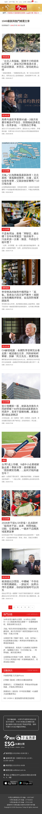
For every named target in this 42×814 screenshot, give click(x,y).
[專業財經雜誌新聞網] (21, 7)
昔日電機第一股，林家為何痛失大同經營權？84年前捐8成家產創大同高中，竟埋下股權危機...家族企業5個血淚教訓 (20, 410)
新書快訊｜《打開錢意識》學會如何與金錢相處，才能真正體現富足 (20, 685)
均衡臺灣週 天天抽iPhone (13, 676)
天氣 (35, 13)
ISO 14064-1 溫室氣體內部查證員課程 (18, 698)
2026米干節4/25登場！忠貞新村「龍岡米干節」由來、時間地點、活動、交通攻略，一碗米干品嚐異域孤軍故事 (20, 527)
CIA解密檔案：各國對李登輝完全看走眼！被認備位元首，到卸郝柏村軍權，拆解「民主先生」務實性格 (21, 353)
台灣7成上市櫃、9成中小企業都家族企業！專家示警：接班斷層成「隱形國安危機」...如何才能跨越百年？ (20, 469)
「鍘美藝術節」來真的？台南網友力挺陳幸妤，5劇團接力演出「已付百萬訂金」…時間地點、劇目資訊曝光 (20, 650)
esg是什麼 (29, 13)
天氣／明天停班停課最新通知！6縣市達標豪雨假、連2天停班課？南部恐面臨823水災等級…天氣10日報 (20, 631)
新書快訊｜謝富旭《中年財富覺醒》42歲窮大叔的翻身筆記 (20, 692)
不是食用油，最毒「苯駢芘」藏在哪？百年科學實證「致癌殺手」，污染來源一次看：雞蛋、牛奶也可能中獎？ (20, 238)
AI (38, 13)
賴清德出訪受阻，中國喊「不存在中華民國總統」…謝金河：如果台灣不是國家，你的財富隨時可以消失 (20, 586)
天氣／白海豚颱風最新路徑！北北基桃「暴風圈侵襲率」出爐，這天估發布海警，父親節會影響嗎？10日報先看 (20, 179)
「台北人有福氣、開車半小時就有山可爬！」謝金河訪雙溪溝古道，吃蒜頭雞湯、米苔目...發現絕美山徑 (20, 65)
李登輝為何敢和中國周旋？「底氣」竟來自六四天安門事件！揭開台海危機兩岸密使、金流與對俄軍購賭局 (20, 296)
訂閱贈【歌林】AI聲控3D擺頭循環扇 (17, 680)
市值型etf (10, 13)
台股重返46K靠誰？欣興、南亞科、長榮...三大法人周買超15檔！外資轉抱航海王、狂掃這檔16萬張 (20, 659)
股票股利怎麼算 (19, 13)
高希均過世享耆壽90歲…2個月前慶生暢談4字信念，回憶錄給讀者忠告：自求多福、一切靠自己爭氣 (21, 122)
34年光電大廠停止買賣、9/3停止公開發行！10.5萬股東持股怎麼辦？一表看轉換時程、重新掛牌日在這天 (20, 622)
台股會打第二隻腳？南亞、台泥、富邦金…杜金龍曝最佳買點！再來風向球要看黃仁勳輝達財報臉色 (20, 640)
